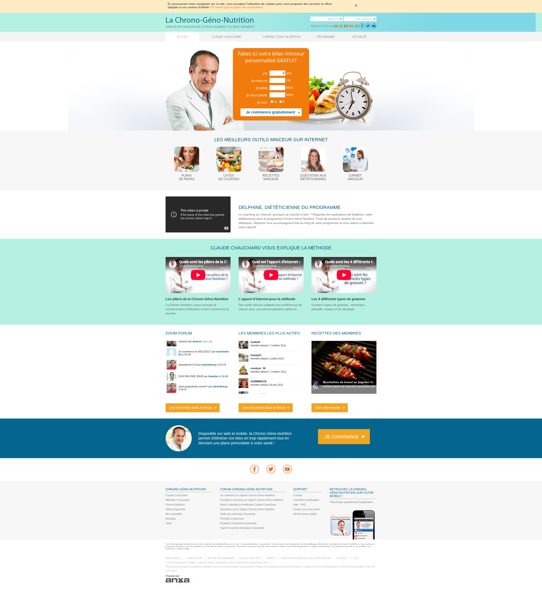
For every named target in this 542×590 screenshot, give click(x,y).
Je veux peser (256, 95)
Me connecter (365, 19)
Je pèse (261, 88)
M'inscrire (333, 19)
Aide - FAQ (299, 504)
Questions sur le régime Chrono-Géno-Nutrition (247, 509)
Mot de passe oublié (305, 514)
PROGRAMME (326, 37)
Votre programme (175, 509)
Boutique (171, 518)
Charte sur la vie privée (306, 509)
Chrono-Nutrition (175, 504)
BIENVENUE (173, 558)
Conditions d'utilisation (306, 500)
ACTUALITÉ (359, 37)
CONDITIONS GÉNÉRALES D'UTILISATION (305, 558)
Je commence (341, 436)
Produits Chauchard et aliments (238, 523)
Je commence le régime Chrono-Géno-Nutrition (247, 495)
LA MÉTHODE (194, 558)
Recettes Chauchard (232, 518)
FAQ (356, 558)
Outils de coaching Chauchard (237, 514)
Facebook (254, 469)
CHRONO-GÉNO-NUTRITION (281, 37)
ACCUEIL (182, 37)
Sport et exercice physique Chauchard (242, 527)
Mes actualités (174, 514)
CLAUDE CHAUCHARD (226, 37)
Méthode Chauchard (177, 500)
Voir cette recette (327, 407)
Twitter (271, 469)
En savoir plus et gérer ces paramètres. (237, 7)
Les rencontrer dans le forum (190, 407)
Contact (297, 495)
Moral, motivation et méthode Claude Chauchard (248, 504)
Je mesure (259, 80)
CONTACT (342, 558)
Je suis (262, 102)
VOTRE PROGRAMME (221, 558)
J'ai (265, 73)
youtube (287, 469)
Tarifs (169, 523)
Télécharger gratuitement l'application (351, 502)
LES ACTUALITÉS (249, 558)
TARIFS (270, 558)
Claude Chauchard (177, 495)
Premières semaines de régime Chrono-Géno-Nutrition (251, 500)
